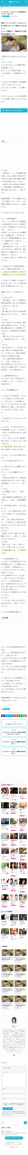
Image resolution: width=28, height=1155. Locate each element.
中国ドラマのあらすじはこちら (14, 1138)
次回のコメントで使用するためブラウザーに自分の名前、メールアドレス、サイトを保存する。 (14, 1104)
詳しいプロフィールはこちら (14, 1052)
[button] (3, 716)
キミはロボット (6, 16)
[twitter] (14, 1055)
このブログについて (9, 1144)
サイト (4, 1098)
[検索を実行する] (25, 1122)
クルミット (14, 1026)
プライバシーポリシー (18, 1144)
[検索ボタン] (26, 2)
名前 (4, 1088)
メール (4, 1093)
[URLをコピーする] (25, 716)
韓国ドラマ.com (14, 2)
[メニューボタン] (2, 2)
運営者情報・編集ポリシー (11, 1142)
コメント (5, 1072)
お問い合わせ (19, 1142)
